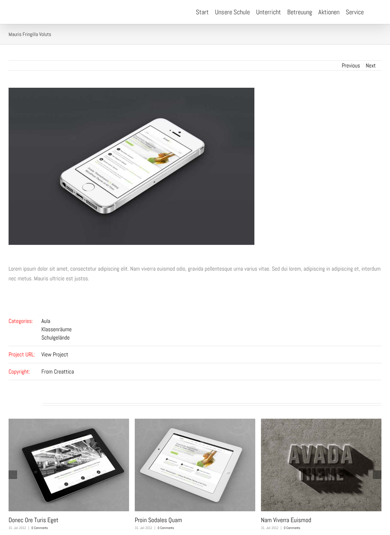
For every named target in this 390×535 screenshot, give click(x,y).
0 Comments (39, 528)
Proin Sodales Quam (158, 520)
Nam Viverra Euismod (286, 520)
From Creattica (57, 371)
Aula (45, 321)
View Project (54, 354)
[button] (372, 12)
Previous (351, 65)
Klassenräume (56, 329)
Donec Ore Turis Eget (34, 520)
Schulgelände (55, 337)
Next (371, 65)
